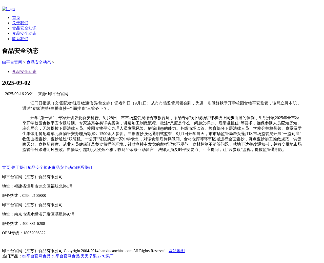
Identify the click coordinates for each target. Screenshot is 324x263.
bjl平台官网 (12, 62)
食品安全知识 (24, 28)
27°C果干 (105, 256)
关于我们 (20, 23)
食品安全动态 (24, 33)
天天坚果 (88, 256)
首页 (16, 17)
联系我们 (20, 39)
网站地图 (177, 251)
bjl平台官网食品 (36, 256)
